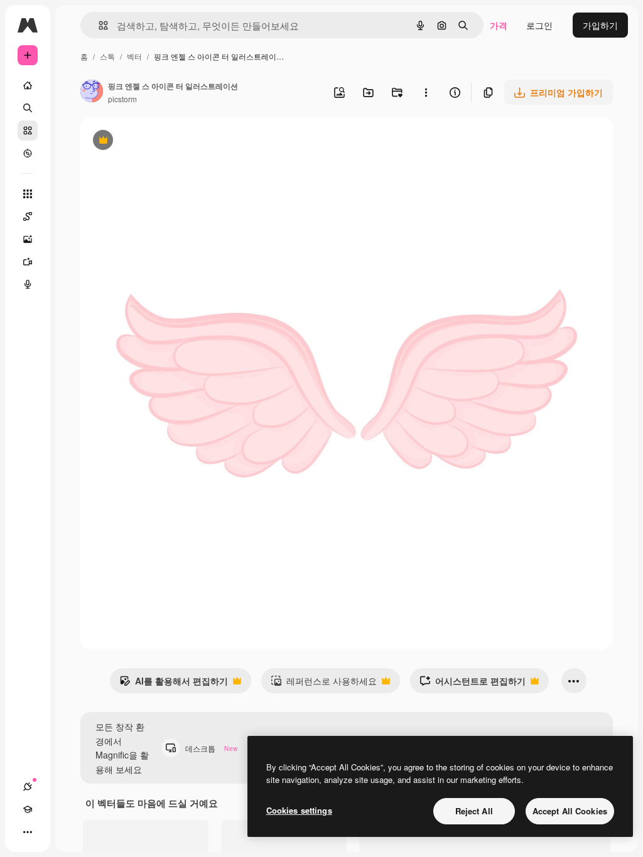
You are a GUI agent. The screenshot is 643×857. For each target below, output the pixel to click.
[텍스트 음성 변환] (28, 284)
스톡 (107, 56)
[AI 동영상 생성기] (28, 262)
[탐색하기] (28, 153)
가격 (498, 25)
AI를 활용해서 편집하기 (173, 683)
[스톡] (28, 130)
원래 (152, 141)
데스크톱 (211, 748)
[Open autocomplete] (98, 25)
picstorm (122, 98)
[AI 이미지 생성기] (28, 239)
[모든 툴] (28, 194)
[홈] (28, 85)
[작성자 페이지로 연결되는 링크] (91, 92)
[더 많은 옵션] (425, 92)
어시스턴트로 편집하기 (472, 683)
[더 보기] (28, 832)
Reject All (474, 811)
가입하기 (600, 25)
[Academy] (28, 809)
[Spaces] (28, 216)
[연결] (28, 787)
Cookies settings (299, 810)
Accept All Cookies (569, 811)
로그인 (539, 25)
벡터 (134, 56)
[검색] (28, 108)
